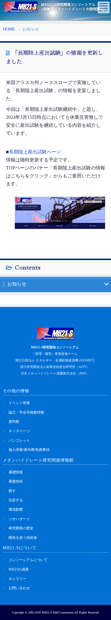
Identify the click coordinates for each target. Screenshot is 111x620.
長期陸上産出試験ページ (35, 151)
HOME (9, 29)
